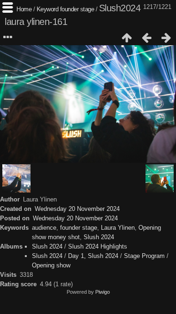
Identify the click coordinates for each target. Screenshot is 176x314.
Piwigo (102, 292)
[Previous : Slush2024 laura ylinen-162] (146, 37)
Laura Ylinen (118, 227)
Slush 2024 (99, 237)
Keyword (48, 9)
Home (23, 9)
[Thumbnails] (127, 37)
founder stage (77, 9)
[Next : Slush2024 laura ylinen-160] (166, 37)
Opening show (51, 265)
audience (44, 227)
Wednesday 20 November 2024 (77, 208)
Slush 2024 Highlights (97, 246)
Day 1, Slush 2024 (93, 255)
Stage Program (144, 255)
